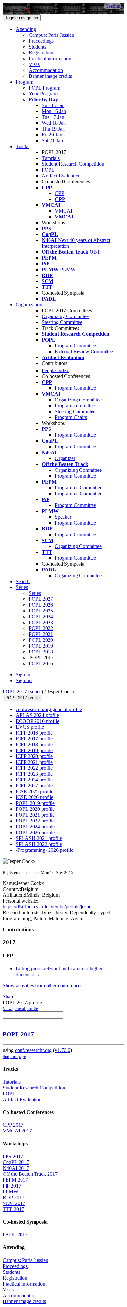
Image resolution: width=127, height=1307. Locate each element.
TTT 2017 (13, 1209)
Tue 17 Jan (53, 117)
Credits (112, 6)
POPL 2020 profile (35, 809)
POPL (48, 170)
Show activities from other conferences (42, 985)
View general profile (20, 1008)
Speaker (63, 517)
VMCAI (63, 211)
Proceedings (41, 41)
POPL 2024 (41, 616)
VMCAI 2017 (17, 1130)
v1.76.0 (62, 1050)
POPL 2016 (41, 663)
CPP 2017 (13, 1125)
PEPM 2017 (15, 1180)
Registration (41, 52)
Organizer (65, 458)
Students (37, 46)
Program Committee (75, 345)
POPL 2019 (41, 646)
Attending (26, 29)
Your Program (43, 93)
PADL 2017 (15, 1234)
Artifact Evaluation (61, 175)
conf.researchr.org (33, 1050)
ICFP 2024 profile (34, 779)
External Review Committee (84, 351)
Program (24, 82)
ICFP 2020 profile (34, 756)
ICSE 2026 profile (34, 797)
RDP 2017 (13, 1197)
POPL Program (44, 88)
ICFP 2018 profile (34, 744)
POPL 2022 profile (35, 820)
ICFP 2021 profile (34, 762)
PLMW (10, 1191)
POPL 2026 (41, 605)
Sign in (23, 674)
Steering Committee (62, 322)
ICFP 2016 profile (34, 733)
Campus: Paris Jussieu (51, 35)
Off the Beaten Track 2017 (30, 1174)
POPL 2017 (15, 691)
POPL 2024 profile (35, 826)
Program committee (75, 405)
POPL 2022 (41, 628)
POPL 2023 (41, 622)
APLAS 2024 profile (37, 715)
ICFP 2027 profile (34, 785)
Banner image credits (50, 76)
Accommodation (46, 70)
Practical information (50, 58)
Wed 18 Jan (54, 123)
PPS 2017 (13, 1156)
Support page (14, 1056)
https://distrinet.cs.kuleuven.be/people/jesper (48, 906)
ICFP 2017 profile (34, 738)
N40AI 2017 (16, 1168)
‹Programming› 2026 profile (44, 850)
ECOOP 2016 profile (37, 721)
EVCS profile (30, 727)
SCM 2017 (14, 1203)
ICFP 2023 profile (34, 774)
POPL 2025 (41, 610)
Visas (34, 64)
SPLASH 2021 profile (39, 838)
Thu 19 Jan (53, 129)
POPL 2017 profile (22, 698)
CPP (59, 193)
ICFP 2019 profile (34, 750)
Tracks (22, 146)
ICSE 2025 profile (34, 791)
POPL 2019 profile (35, 803)
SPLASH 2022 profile (39, 844)
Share (8, 996)
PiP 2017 (12, 1185)
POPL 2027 (41, 599)
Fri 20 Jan (52, 134)
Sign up (24, 680)
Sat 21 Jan (52, 140)
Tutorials (51, 158)
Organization (29, 304)
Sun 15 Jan (53, 105)
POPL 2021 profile (35, 815)
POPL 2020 (41, 640)
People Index (55, 370)
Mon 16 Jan (54, 111)
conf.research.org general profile (49, 709)
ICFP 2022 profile (34, 768)
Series (35, 593)
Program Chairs (71, 417)
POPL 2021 (41, 634)
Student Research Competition (73, 164)
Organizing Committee (65, 316)
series (35, 691)
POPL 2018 (41, 651)
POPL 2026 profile (35, 832)
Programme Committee (78, 487)
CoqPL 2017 (16, 1162)
